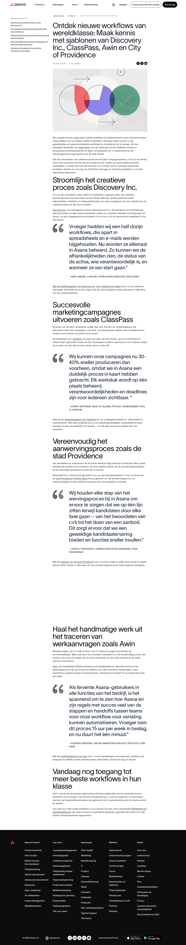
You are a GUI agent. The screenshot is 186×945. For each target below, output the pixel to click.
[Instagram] (79, 938)
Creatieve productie (62, 860)
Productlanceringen (62, 885)
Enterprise (30, 885)
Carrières (141, 866)
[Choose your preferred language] (114, 5)
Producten (39, 5)
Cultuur (140, 876)
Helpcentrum (115, 850)
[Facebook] (84, 938)
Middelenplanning (62, 890)
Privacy (140, 900)
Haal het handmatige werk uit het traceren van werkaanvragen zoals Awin (29, 43)
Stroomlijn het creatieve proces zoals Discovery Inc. (26, 23)
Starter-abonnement (35, 874)
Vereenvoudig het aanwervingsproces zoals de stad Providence (30, 36)
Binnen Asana (144, 871)
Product (85, 871)
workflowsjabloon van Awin (74, 756)
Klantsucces (115, 895)
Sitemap (113, 911)
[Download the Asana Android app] (152, 938)
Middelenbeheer (33, 906)
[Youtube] (89, 938)
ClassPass (77, 339)
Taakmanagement (61, 906)
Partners (113, 906)
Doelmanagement (61, 866)
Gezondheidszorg (90, 881)
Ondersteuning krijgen (120, 855)
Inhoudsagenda (60, 855)
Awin (55, 666)
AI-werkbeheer (32, 895)
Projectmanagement (35, 900)
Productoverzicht (33, 850)
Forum (112, 871)
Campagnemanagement (65, 850)
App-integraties (33, 890)
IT (82, 866)
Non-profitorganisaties (92, 908)
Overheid (85, 892)
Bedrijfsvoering (88, 860)
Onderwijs (86, 897)
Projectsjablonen (117, 890)
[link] (59, 16)
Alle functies (31, 855)
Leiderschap (143, 855)
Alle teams (86, 918)
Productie (86, 902)
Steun (74, 5)
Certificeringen (116, 866)
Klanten (141, 860)
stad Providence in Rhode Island (72, 478)
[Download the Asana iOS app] (134, 938)
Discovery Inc (59, 210)
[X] (70, 938)
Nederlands (55, 938)
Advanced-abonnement (36, 880)
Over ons (141, 850)
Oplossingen (58, 5)
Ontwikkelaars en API (119, 900)
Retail (84, 887)
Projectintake (59, 900)
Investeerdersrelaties (147, 887)
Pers (139, 881)
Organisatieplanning (63, 880)
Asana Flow (84, 147)
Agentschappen (89, 913)
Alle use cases (60, 911)
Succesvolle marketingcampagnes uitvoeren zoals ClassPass (29, 30)
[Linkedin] (74, 938)
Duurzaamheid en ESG (148, 914)
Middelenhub (115, 876)
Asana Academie (117, 860)
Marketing (86, 855)
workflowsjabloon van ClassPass (81, 419)
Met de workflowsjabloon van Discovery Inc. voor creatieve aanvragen (87, 286)
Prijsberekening (91, 5)
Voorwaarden (104, 938)
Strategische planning (64, 895)
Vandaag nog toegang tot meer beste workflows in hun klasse (26, 49)
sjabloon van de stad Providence (77, 562)
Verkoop (85, 876)
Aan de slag (170, 5)
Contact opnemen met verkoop (145, 5)
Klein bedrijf (87, 850)
